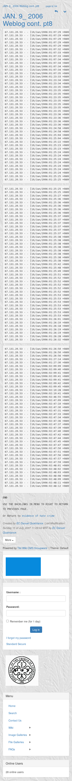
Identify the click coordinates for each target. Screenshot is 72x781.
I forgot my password (18, 638)
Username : (13, 592)
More (8, 540)
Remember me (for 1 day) (25, 621)
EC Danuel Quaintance (29, 523)
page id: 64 (51, 6)
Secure (22, 644)
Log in (36, 629)
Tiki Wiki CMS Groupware (32, 548)
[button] (56, 11)
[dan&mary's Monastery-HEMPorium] (20, 670)
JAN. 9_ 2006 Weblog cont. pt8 (21, 6)
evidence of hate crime (38, 515)
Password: (13, 607)
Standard (11, 644)
